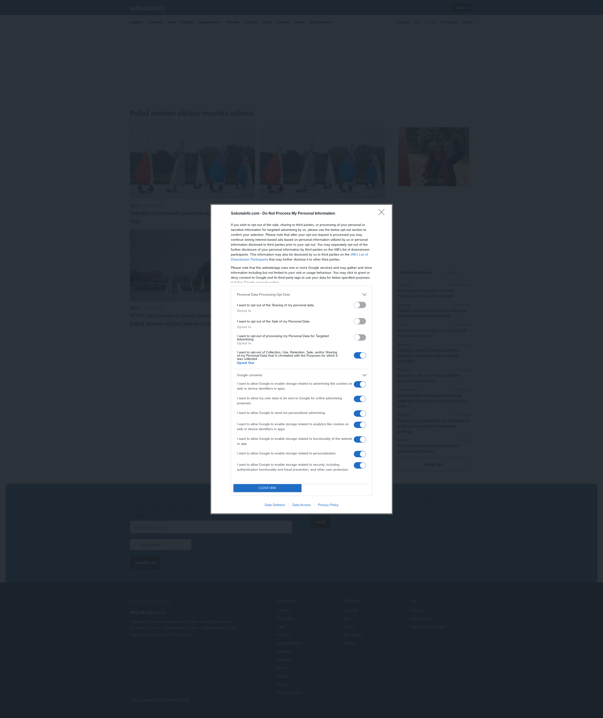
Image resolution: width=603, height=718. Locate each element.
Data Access (301, 505)
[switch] (360, 305)
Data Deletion (275, 505)
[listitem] (301, 294)
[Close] (383, 213)
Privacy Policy (328, 505)
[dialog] (301, 359)
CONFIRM (267, 488)
